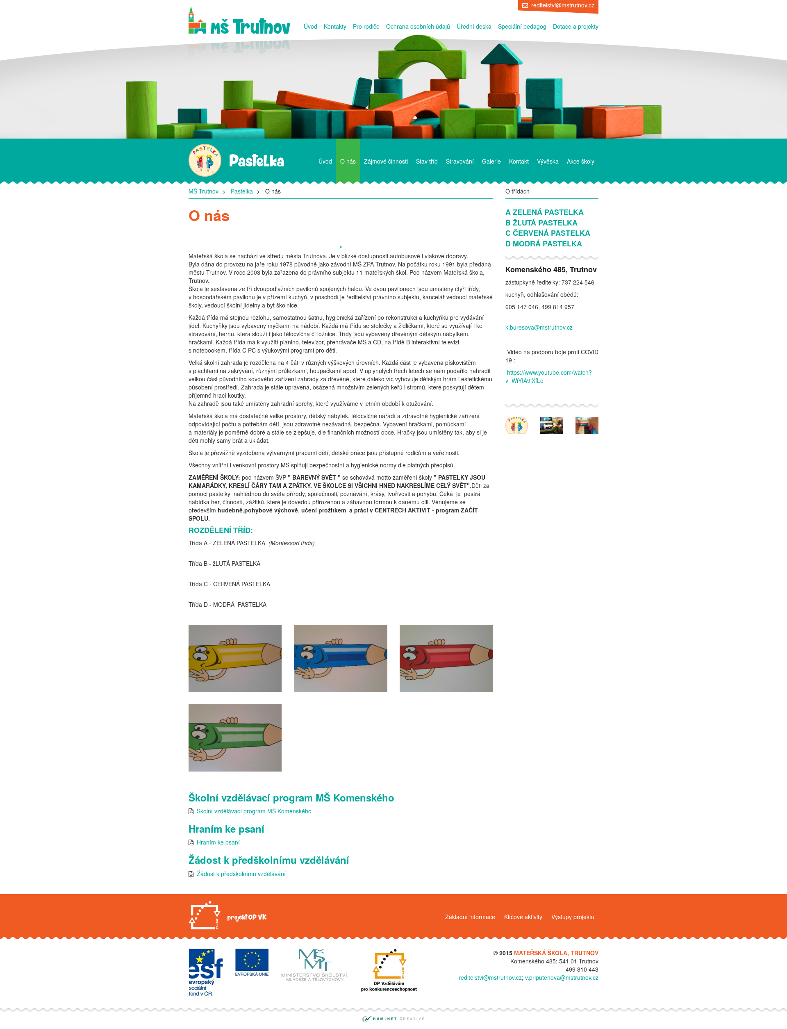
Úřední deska (474, 26)
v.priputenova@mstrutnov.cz (561, 977)
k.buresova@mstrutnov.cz (539, 327)
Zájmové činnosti (386, 161)
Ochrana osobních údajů (418, 26)
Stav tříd (427, 161)
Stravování (460, 161)
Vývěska (548, 161)
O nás (348, 161)
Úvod (310, 26)
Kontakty (335, 26)
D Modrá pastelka (543, 244)
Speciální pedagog (522, 26)
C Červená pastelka (547, 233)
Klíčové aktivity (523, 917)
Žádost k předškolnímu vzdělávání (241, 874)
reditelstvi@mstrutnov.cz (562, 5)
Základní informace (470, 917)
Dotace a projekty (575, 26)
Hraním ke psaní (218, 842)
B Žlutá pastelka (541, 223)
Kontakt (519, 161)
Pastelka (242, 191)
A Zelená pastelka (544, 212)
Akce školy (580, 161)
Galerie (491, 161)
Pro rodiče (366, 26)
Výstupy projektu (572, 917)
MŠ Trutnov (203, 191)
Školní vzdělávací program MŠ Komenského (254, 811)
